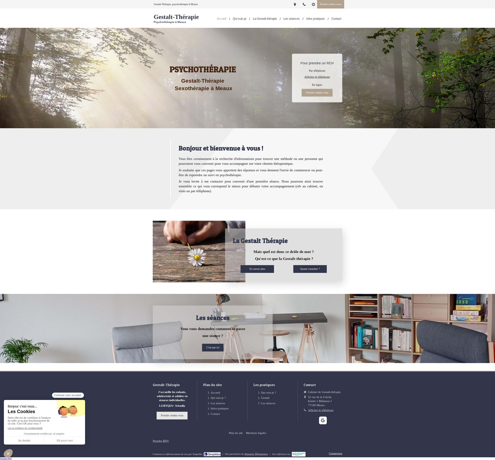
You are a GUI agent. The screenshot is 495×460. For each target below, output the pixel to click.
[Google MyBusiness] (323, 420)
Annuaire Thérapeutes (256, 453)
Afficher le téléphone (317, 76)
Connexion (335, 453)
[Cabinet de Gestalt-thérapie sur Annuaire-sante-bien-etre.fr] (299, 454)
